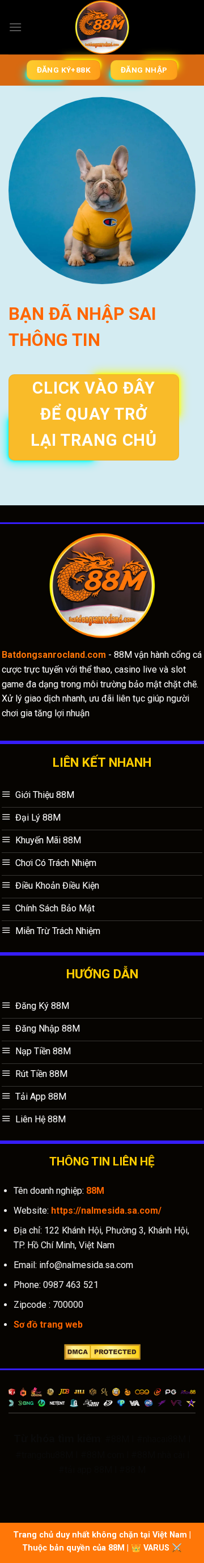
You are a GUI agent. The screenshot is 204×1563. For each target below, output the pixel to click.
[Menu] (15, 27)
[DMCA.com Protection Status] (102, 1351)
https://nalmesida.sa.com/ (106, 1210)
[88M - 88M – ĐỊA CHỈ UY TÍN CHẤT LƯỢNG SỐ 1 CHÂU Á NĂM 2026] (102, 27)
